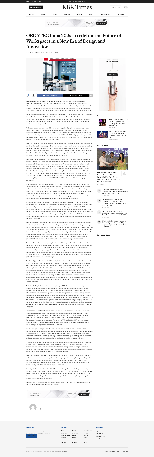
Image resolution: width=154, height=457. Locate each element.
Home (31, 14)
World (43, 14)
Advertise (33, 1)
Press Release (88, 430)
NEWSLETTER (37, 7)
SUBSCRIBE (31, 435)
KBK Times (77, 7)
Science (79, 14)
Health (74, 430)
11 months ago (114, 139)
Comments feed (100, 436)
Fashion (63, 437)
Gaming (63, 442)
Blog (62, 430)
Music (74, 437)
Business (67, 14)
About (27, 1)
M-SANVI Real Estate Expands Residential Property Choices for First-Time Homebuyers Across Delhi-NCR (114, 213)
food (62, 440)
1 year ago (113, 127)
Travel (86, 440)
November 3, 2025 (40, 52)
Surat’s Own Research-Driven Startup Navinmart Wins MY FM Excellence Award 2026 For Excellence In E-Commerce (108, 177)
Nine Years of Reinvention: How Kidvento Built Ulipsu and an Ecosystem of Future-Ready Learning (115, 191)
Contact (44, 1)
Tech (90, 14)
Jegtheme (64, 451)
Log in (97, 431)
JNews (32, 451)
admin (29, 52)
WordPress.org (100, 439)
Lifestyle (121, 14)
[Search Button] (119, 7)
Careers (39, 1)
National (75, 440)
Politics (54, 14)
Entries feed (99, 433)
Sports (86, 435)
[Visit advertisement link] (77, 24)
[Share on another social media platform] (91, 95)
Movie (74, 435)
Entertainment (105, 14)
